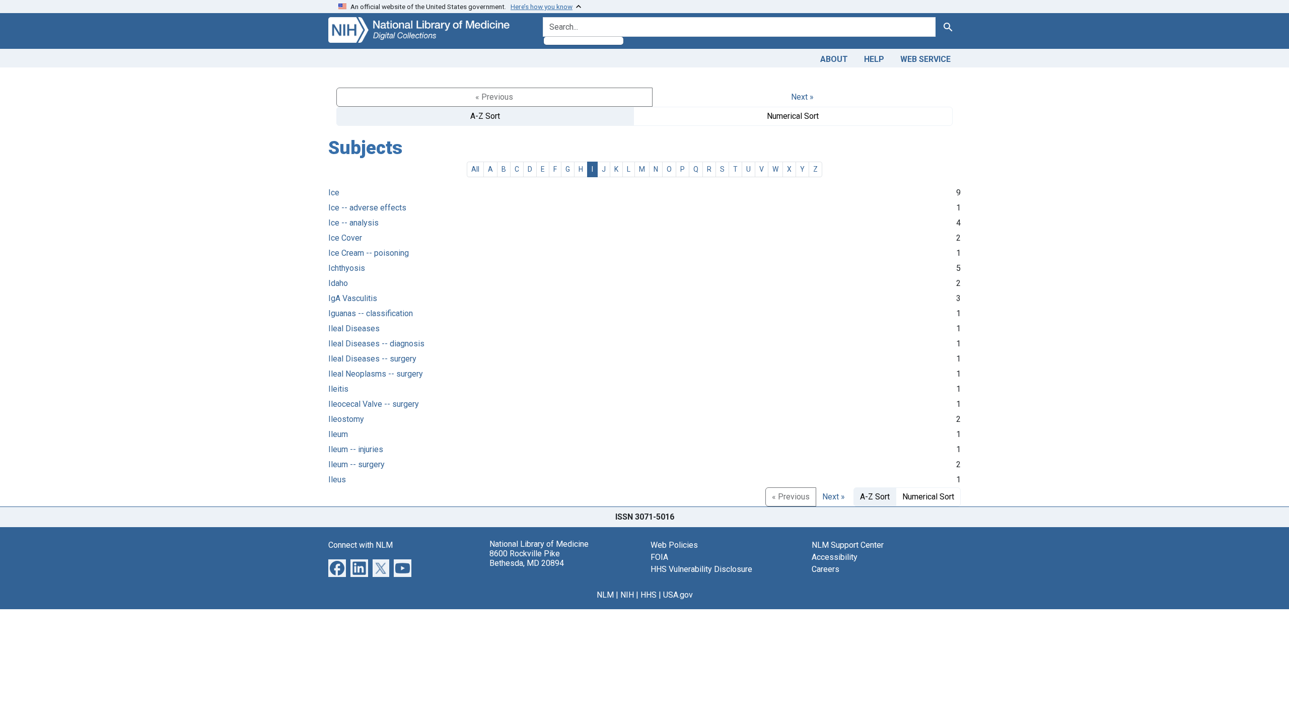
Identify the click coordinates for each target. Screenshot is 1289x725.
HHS (648, 595)
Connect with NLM (360, 545)
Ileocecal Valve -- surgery (373, 404)
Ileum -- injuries (355, 449)
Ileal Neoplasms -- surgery (375, 374)
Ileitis (338, 389)
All (475, 169)
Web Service (925, 59)
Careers (825, 569)
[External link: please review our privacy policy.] (337, 567)
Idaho (338, 283)
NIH (627, 595)
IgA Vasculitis (352, 298)
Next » (802, 97)
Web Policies (674, 545)
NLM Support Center (848, 545)
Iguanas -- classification (370, 313)
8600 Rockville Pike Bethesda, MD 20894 (526, 558)
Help (874, 59)
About (834, 59)
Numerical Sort (793, 116)
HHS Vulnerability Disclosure (701, 569)
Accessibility (834, 557)
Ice (333, 192)
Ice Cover (345, 238)
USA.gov (678, 595)
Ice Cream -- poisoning (368, 253)
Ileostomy (346, 419)
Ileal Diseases (354, 328)
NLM (605, 595)
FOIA (659, 557)
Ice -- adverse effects (367, 207)
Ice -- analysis (353, 223)
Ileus (337, 479)
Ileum (338, 434)
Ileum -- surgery (356, 464)
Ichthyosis (346, 268)
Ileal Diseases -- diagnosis (376, 343)
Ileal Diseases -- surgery (372, 359)
